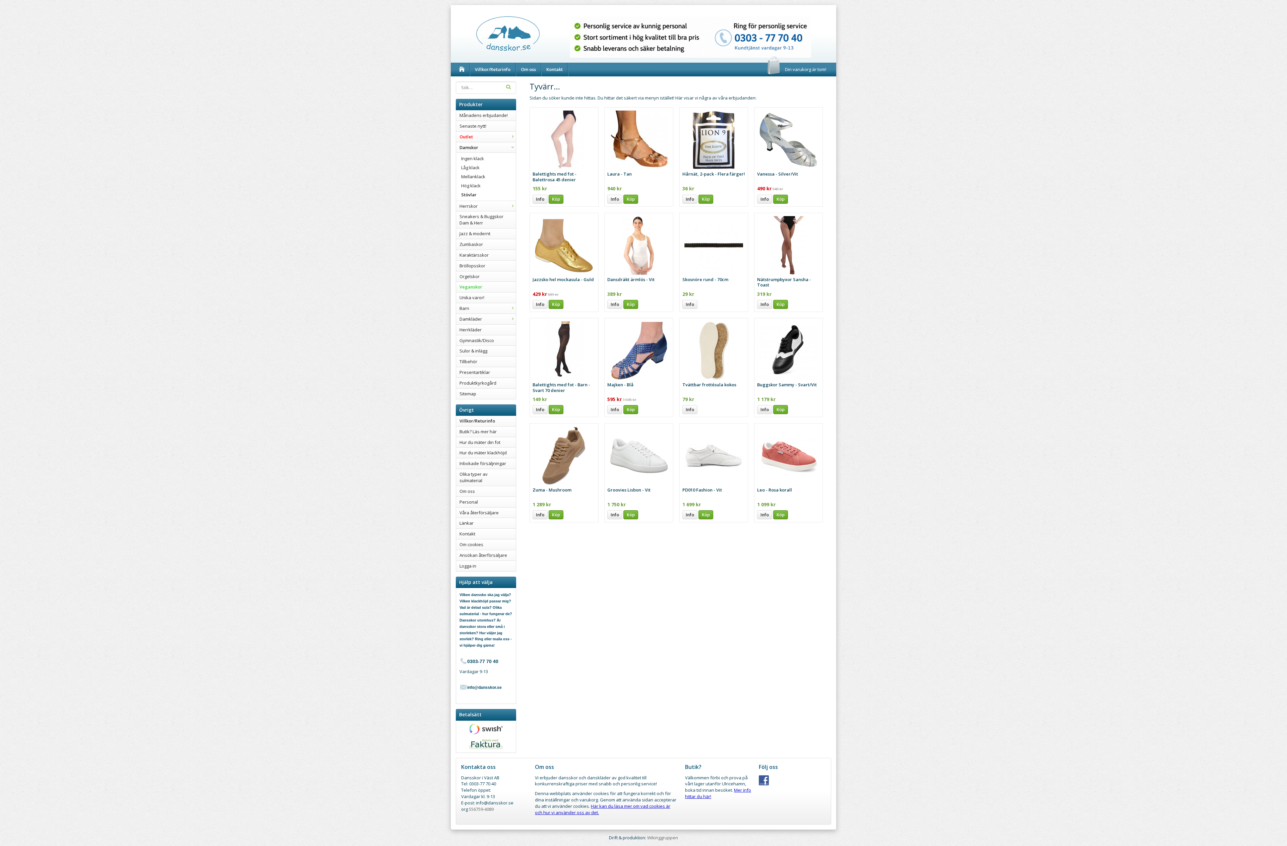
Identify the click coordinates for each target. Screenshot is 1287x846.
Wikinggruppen (662, 838)
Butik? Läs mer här (478, 432)
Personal (468, 502)
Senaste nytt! (472, 126)
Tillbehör (468, 362)
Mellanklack (473, 177)
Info (540, 199)
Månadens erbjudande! (483, 115)
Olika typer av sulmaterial (473, 477)
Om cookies (471, 544)
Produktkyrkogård (477, 383)
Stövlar (469, 195)
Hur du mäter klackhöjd (483, 453)
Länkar (466, 523)
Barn (464, 308)
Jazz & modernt (474, 234)
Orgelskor (469, 276)
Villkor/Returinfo (492, 69)
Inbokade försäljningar (482, 463)
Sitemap (467, 394)
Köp (556, 199)
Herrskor (468, 206)
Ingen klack (472, 158)
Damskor (468, 147)
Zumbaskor (471, 244)
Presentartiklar (474, 372)
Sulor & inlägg (473, 351)
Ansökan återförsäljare (483, 555)
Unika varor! (471, 298)
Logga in (467, 566)
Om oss (528, 69)
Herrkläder (470, 330)
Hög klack (471, 186)
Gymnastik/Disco (476, 340)
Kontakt (554, 69)
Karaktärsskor (474, 255)
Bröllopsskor (472, 266)
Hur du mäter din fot (479, 442)
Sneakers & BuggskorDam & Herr (481, 219)
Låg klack (470, 168)
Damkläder (470, 319)
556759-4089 (481, 809)
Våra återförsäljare (479, 513)
